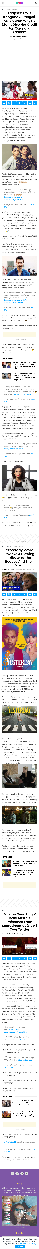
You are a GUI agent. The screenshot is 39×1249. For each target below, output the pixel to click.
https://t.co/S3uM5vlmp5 (14, 302)
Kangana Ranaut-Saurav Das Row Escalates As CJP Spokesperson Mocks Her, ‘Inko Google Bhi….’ (24, 377)
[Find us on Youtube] (26, 1173)
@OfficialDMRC (10, 1142)
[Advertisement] (19, 60)
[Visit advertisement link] (19, 1211)
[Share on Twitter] (9, 103)
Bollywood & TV (12, 9)
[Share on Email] (30, 103)
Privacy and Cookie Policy (27, 1244)
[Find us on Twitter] (17, 1173)
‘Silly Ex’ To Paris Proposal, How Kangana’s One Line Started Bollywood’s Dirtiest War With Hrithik (24, 365)
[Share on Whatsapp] (14, 103)
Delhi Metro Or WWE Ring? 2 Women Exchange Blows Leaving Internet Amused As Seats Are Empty (24, 1104)
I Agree (20, 1246)
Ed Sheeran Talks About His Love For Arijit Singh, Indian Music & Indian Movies (24, 863)
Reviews (9, 546)
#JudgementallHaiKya (13, 197)
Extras (9, 910)
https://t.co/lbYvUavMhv (14, 449)
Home (3, 9)
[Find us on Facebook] (12, 1173)
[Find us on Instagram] (22, 1173)
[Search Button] (36, 3)
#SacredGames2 (15, 1029)
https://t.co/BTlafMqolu (23, 394)
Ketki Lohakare (10, 934)
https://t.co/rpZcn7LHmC (14, 199)
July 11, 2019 (8, 1067)
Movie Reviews (18, 546)
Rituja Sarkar (9, 570)
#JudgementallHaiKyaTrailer (16, 300)
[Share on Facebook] (4, 103)
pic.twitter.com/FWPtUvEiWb (15, 1032)
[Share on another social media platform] (35, 103)
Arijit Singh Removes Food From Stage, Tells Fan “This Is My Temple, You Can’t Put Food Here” (24, 873)
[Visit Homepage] (19, 3)
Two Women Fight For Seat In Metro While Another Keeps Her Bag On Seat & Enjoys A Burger (24, 1114)
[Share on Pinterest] (24, 103)
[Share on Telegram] (19, 103)
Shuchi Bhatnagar (19, 36)
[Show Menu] (3, 3)
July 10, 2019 (22, 1039)
